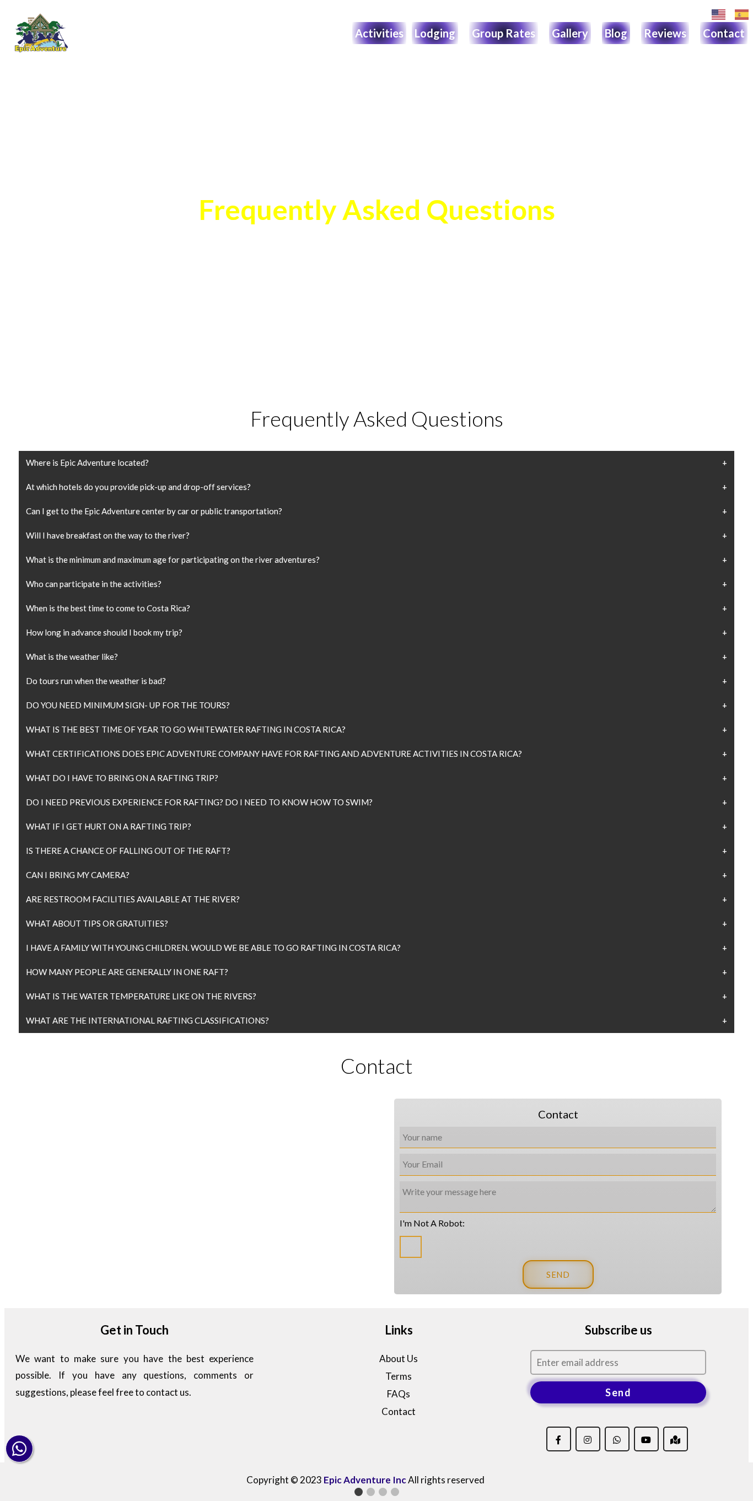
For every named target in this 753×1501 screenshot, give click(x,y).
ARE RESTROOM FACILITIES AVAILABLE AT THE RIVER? (133, 899)
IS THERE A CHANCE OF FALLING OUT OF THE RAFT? (128, 851)
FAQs (398, 1394)
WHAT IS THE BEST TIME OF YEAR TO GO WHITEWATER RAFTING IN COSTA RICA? (186, 729)
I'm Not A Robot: (432, 1223)
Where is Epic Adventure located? (87, 462)
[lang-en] (718, 14)
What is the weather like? (72, 656)
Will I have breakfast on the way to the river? (108, 535)
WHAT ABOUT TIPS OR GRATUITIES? (97, 923)
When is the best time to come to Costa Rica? (108, 608)
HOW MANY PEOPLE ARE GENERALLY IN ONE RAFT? (127, 972)
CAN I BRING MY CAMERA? (78, 875)
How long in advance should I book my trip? (104, 632)
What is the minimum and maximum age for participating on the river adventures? (173, 559)
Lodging (435, 33)
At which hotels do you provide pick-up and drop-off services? (138, 487)
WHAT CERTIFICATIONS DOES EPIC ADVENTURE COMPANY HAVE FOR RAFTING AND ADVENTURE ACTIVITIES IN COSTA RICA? (274, 753)
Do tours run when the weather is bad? (96, 681)
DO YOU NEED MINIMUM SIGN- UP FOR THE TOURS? (128, 705)
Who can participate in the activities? (94, 584)
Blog (616, 33)
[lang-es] (742, 14)
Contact (724, 33)
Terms (398, 1376)
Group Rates (503, 33)
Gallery (570, 33)
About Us (398, 1358)
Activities (379, 33)
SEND (558, 1274)
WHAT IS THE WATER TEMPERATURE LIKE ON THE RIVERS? (141, 996)
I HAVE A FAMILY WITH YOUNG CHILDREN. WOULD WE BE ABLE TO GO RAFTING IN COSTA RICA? (213, 948)
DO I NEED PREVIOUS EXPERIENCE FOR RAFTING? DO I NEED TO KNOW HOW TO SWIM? (199, 802)
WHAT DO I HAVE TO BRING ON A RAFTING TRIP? (122, 778)
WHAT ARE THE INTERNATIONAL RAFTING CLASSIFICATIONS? (147, 1020)
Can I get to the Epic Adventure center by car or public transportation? (154, 511)
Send (618, 1392)
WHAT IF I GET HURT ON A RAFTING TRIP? (108, 826)
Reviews (665, 33)
